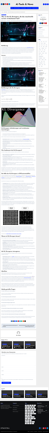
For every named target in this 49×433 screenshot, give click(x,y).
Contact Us (31, 431)
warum (40, 64)
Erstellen (32, 410)
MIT (41, 54)
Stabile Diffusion (28, 176)
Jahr (41, 51)
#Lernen (22, 20)
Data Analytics (5, 344)
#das (11, 20)
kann (44, 51)
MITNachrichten (41, 56)
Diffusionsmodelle (19, 176)
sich (45, 59)
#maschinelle (25, 20)
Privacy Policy (40, 431)
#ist (16, 20)
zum (44, 64)
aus (43, 41)
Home (28, 431)
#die (13, 20)
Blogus (11, 431)
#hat (14, 20)
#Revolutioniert (29, 20)
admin (5, 20)
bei (32, 405)
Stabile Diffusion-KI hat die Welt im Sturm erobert (13, 233)
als (39, 41)
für (34, 410)
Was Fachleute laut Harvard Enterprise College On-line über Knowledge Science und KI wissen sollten (41, 411)
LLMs (26, 415)
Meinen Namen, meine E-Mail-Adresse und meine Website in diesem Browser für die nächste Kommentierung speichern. (17, 380)
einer (28, 410)
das (34, 405)
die (39, 46)
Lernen (34, 413)
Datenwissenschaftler (27, 277)
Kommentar (3, 355)
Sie (39, 61)
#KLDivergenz (19, 20)
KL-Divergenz (3, 89)
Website (3, 374)
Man (39, 54)
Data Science (28, 394)
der (25, 408)
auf (41, 41)
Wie (42, 64)
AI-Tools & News (24, 4)
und (44, 61)
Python (42, 59)
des (28, 408)
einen (46, 46)
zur (30, 423)
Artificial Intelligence (41, 29)
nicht (39, 59)
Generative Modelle (26, 139)
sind (41, 61)
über (32, 423)
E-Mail (3, 370)
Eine (43, 46)
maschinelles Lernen (30, 47)
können (31, 413)
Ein (41, 46)
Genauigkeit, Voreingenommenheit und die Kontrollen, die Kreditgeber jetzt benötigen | (42, 91)
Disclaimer (35, 431)
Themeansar (15, 431)
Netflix (13, 256)
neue (26, 418)
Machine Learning (15, 411)
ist (39, 51)
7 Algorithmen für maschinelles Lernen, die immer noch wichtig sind (6, 346)
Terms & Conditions (45, 431)
